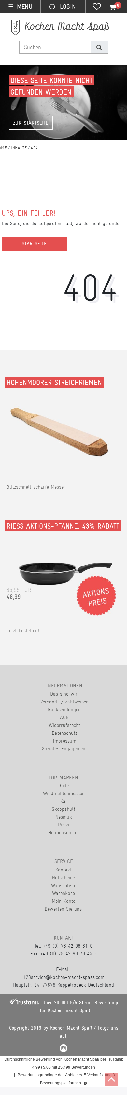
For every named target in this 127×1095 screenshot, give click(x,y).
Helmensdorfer (63, 832)
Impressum (64, 741)
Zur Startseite (31, 123)
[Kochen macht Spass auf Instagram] (63, 1049)
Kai (63, 801)
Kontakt (63, 870)
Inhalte (19, 147)
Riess (63, 825)
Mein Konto (64, 901)
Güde (63, 785)
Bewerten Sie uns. (64, 909)
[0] (109, 7)
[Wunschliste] (97, 7)
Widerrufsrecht (64, 725)
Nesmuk (63, 817)
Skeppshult (63, 809)
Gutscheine (63, 877)
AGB (64, 717)
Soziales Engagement (64, 749)
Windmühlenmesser (63, 793)
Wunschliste (63, 885)
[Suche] (99, 47)
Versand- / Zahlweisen (64, 702)
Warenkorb (63, 893)
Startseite (34, 244)
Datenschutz (64, 733)
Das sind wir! (64, 694)
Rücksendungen (64, 709)
